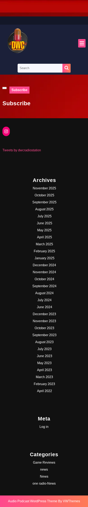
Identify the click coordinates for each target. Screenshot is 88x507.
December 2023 (44, 314)
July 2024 (44, 300)
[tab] (82, 43)
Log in (44, 426)
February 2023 (44, 384)
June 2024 (44, 307)
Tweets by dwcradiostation (21, 150)
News (44, 476)
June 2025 (44, 223)
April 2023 (44, 370)
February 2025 (44, 251)
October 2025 (44, 195)
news (44, 469)
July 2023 (44, 349)
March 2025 (44, 244)
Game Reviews (44, 462)
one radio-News (44, 483)
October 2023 (44, 328)
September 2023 (44, 335)
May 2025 (44, 230)
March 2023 (44, 377)
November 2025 (44, 188)
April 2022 (44, 391)
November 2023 (44, 321)
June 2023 (44, 356)
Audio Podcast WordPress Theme (32, 501)
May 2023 (44, 363)
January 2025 (44, 258)
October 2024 (44, 279)
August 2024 (44, 293)
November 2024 (44, 272)
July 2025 (44, 216)
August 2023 (44, 342)
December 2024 (44, 265)
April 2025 (44, 237)
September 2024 (44, 286)
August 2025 (44, 209)
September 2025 (44, 202)
